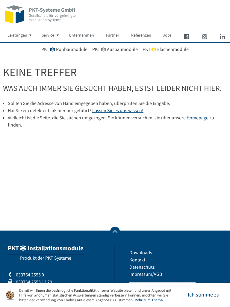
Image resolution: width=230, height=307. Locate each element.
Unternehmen (81, 35)
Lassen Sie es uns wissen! (117, 110)
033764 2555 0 (29, 275)
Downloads (140, 252)
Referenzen (141, 35)
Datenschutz (142, 267)
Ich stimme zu (204, 294)
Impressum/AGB (145, 274)
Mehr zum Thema (148, 299)
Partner (112, 35)
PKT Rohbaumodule (64, 49)
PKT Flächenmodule (166, 49)
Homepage (197, 118)
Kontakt (137, 260)
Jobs (167, 35)
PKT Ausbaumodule (115, 49)
